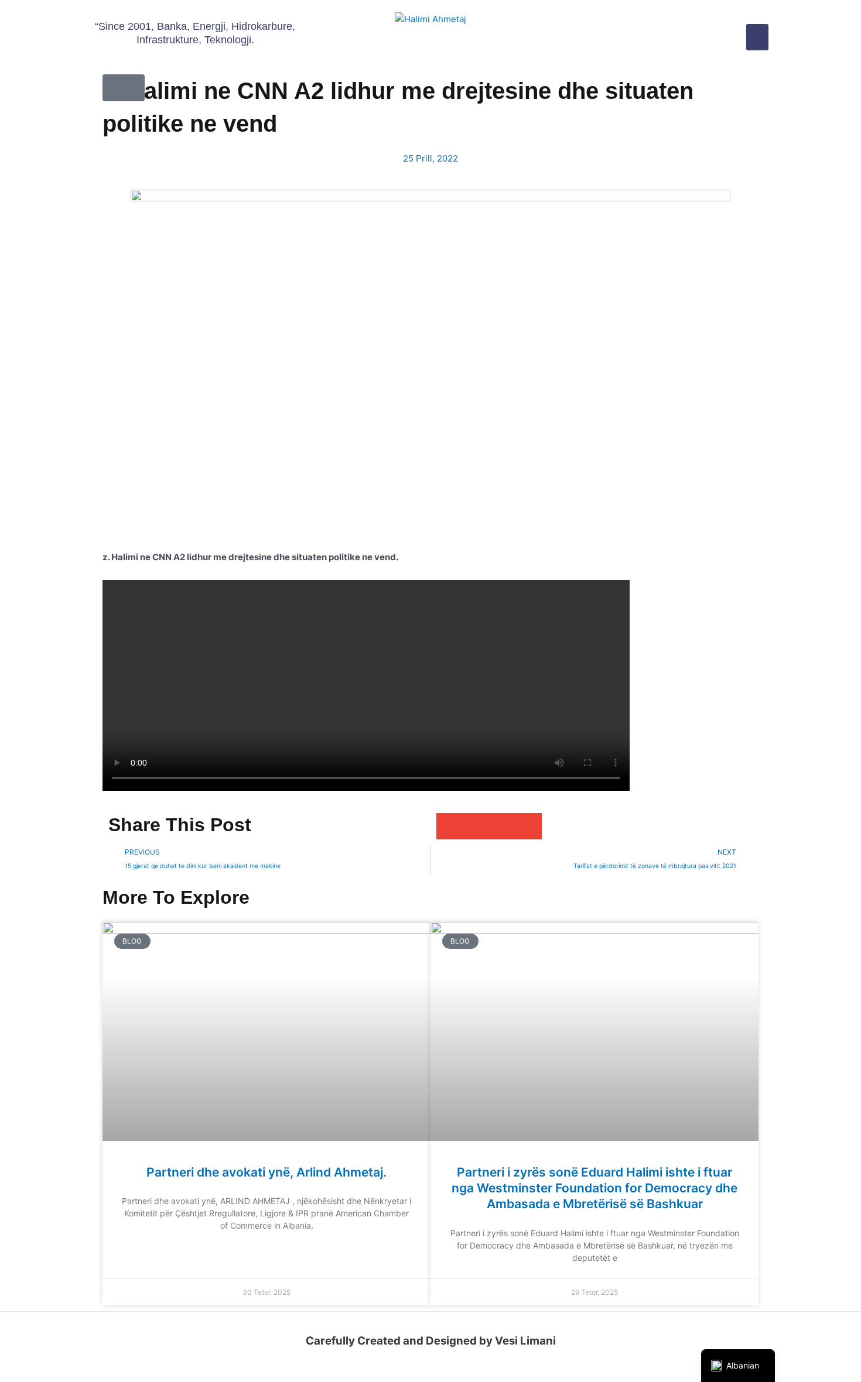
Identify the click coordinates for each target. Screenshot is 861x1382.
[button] (757, 37)
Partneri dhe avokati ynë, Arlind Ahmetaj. (266, 1172)
